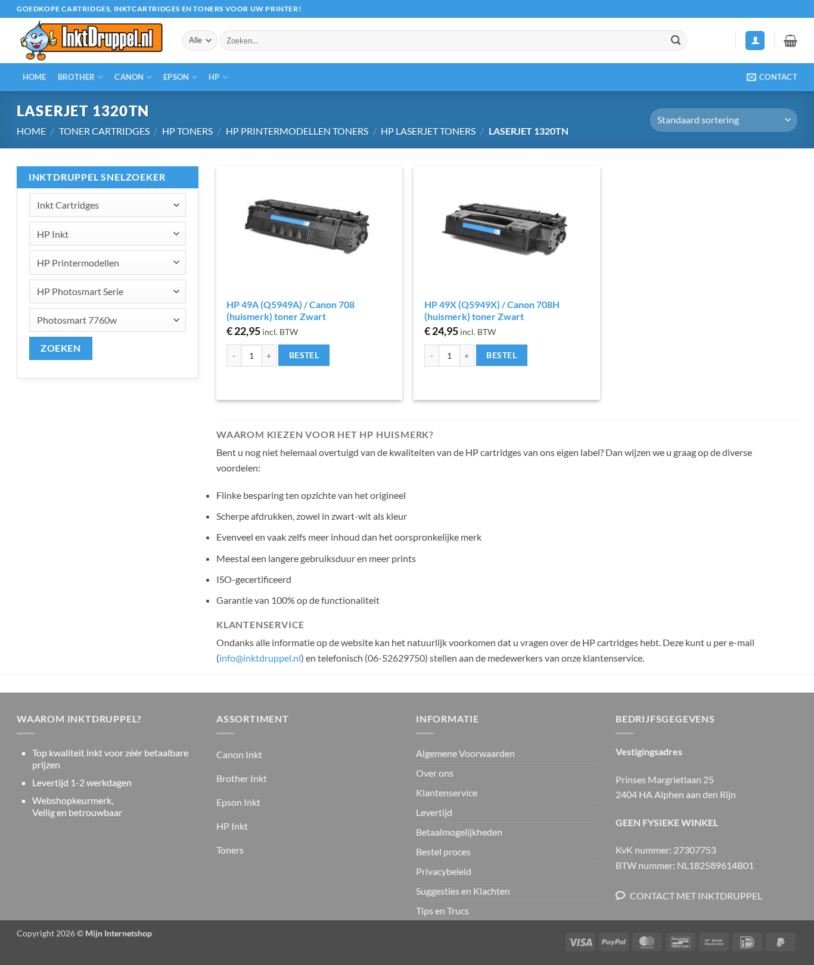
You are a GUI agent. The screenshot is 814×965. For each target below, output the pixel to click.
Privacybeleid (443, 871)
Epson (176, 77)
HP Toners (187, 130)
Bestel (304, 355)
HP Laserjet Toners (428, 130)
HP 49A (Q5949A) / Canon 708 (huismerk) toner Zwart (290, 310)
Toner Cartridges (104, 130)
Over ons (434, 772)
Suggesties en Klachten (463, 890)
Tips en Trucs (442, 910)
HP (214, 77)
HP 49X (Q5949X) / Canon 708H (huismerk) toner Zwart (492, 310)
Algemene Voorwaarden (465, 753)
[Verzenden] (676, 40)
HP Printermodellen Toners (297, 130)
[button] (755, 41)
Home (34, 77)
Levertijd (434, 812)
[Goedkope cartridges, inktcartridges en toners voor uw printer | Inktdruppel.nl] (90, 41)
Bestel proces (443, 851)
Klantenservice (446, 792)
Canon (129, 77)
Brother (76, 77)
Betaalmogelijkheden (459, 831)
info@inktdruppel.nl (260, 657)
